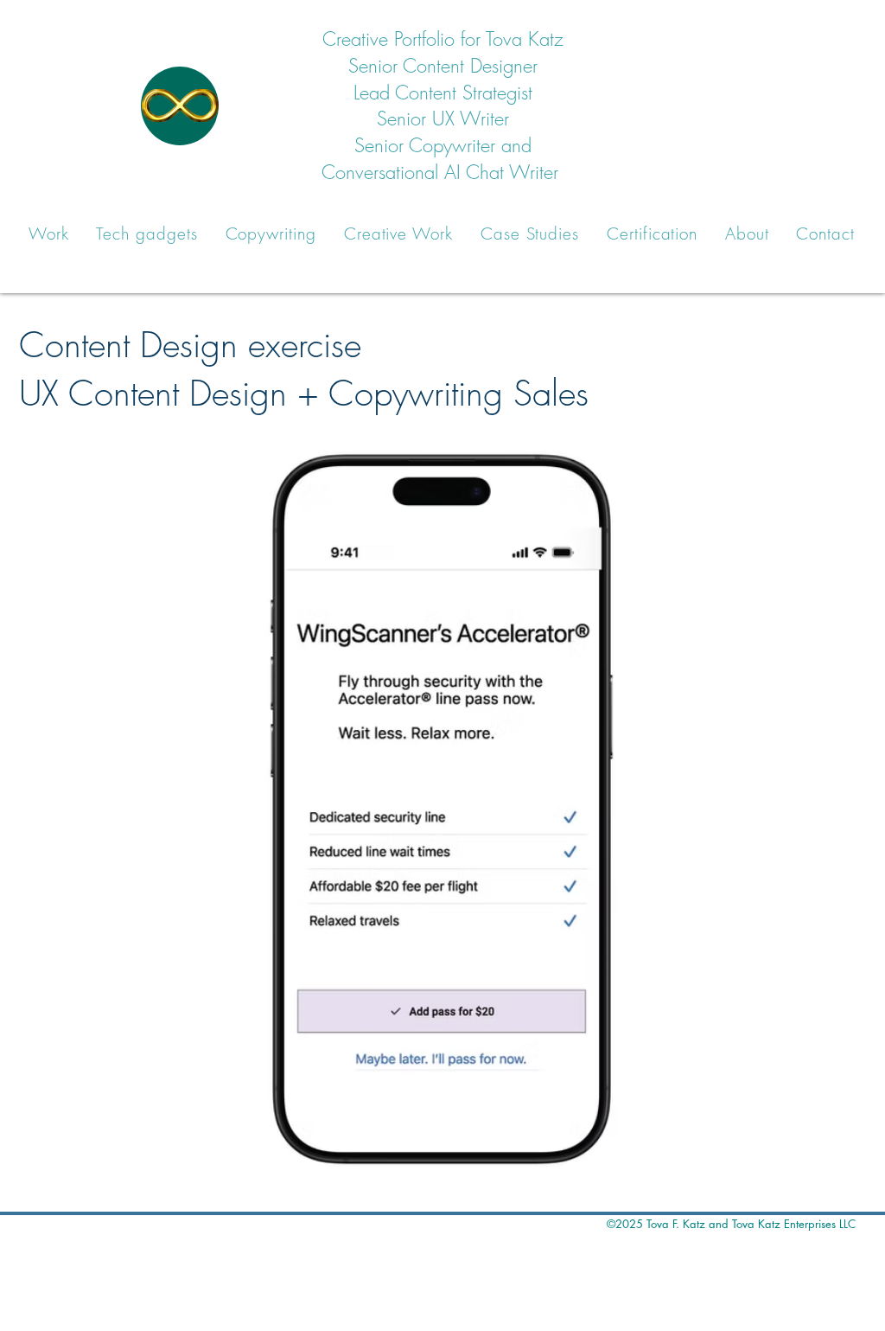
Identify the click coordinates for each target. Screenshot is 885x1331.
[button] (49, 233)
